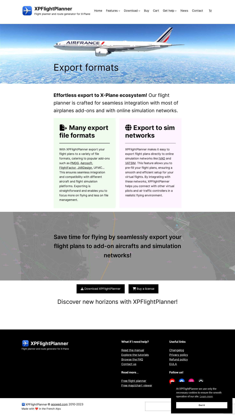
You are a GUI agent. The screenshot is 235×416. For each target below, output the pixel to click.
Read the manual (132, 350)
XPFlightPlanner (53, 8)
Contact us (128, 364)
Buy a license (145, 288)
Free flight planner (133, 380)
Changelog (176, 350)
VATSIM (130, 163)
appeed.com (59, 404)
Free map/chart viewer (136, 385)
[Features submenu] (119, 11)
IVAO (162, 158)
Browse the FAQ (132, 359)
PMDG (74, 163)
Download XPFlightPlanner (102, 288)
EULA (173, 364)
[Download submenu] (139, 11)
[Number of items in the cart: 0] (210, 11)
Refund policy (178, 359)
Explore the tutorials (135, 354)
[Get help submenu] (176, 11)
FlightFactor (67, 167)
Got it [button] (202, 405)
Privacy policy (178, 354)
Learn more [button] (206, 396)
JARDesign (84, 167)
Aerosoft (86, 163)
